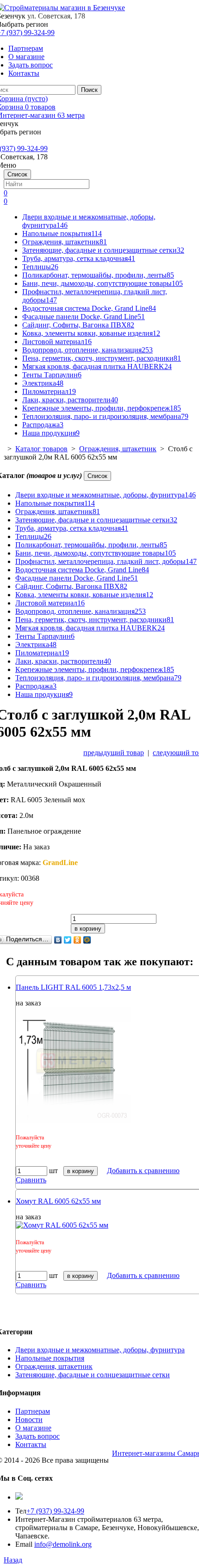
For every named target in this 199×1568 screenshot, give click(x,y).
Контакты (23, 73)
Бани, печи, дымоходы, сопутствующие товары (102, 283)
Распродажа (42, 425)
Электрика (42, 383)
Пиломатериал (49, 391)
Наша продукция (51, 433)
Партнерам (25, 48)
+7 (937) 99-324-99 (55, 1511)
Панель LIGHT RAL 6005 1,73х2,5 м (73, 987)
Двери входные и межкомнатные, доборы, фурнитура (105, 495)
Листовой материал (57, 341)
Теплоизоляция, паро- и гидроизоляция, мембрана (105, 416)
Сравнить (31, 1180)
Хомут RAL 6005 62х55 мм (58, 1201)
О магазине (26, 57)
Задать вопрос (30, 65)
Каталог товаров (41, 449)
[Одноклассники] (77, 940)
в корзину (88, 928)
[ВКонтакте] (58, 940)
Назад (13, 1560)
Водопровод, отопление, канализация (87, 350)
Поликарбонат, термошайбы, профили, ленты (98, 275)
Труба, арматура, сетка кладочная (78, 258)
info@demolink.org (63, 1544)
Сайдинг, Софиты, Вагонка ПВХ (78, 325)
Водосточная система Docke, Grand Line (89, 308)
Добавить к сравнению (143, 1170)
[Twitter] (68, 940)
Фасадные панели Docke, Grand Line (83, 317)
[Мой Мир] (87, 940)
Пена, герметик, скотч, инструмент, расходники (101, 358)
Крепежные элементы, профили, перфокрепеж (101, 408)
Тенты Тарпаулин (51, 375)
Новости (29, 1419)
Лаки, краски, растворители (70, 400)
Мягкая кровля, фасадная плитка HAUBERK (97, 366)
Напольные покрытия (62, 233)
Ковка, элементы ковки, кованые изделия (91, 333)
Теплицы (40, 267)
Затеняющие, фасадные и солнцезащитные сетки (103, 250)
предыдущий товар (113, 753)
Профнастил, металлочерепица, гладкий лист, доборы (106, 561)
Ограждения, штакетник (64, 242)
